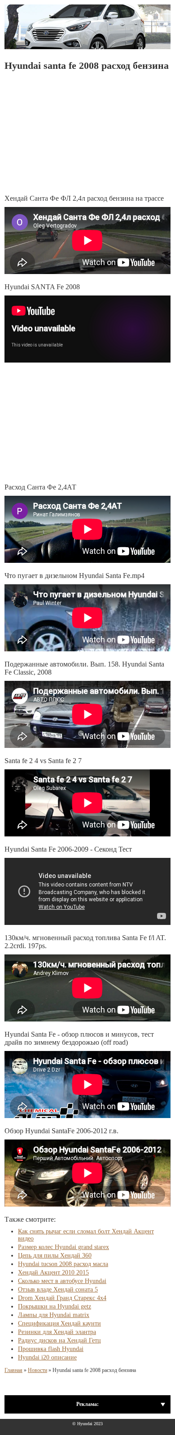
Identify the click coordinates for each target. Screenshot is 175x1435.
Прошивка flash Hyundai (50, 1349)
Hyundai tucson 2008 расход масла (63, 1264)
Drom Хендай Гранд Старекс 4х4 (62, 1298)
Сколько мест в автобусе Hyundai (62, 1281)
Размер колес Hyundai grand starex (63, 1247)
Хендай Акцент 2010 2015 (53, 1272)
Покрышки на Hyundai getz (54, 1306)
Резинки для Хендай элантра (57, 1332)
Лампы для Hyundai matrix (53, 1315)
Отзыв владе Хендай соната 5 (58, 1289)
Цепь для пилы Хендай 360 (55, 1255)
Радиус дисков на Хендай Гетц (59, 1340)
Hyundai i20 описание (47, 1357)
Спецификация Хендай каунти (59, 1323)
